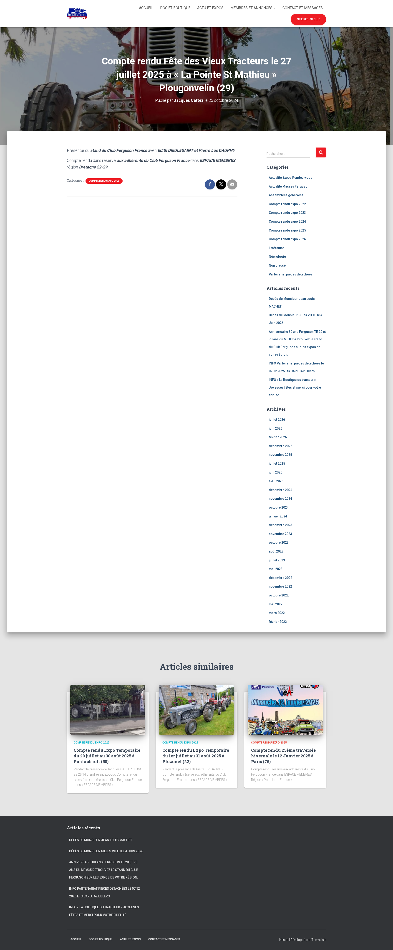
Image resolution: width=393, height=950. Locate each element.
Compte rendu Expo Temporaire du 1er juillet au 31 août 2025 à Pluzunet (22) (195, 755)
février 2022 (278, 622)
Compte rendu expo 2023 (287, 212)
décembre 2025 (280, 446)
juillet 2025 (277, 463)
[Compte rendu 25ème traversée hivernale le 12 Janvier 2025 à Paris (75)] (285, 709)
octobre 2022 (279, 595)
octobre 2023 (279, 542)
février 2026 (278, 437)
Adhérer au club (308, 19)
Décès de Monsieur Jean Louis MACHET (100, 840)
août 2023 (276, 551)
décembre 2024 (280, 490)
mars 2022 (277, 613)
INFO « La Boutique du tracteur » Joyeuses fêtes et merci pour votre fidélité (295, 387)
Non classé (277, 265)
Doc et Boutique (175, 8)
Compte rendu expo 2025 (104, 181)
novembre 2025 (280, 454)
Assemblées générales (286, 195)
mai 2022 (275, 604)
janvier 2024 (278, 516)
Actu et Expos (210, 8)
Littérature (276, 248)
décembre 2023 (280, 525)
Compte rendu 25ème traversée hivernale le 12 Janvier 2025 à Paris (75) (283, 755)
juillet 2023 (277, 560)
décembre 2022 (280, 578)
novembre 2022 (280, 586)
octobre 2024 (279, 507)
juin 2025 (275, 472)
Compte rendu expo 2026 (287, 239)
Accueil (146, 8)
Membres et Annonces (251, 8)
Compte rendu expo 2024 (287, 221)
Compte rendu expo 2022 (287, 204)
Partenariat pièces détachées (290, 274)
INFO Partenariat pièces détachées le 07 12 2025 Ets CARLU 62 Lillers (104, 892)
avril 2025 (276, 481)
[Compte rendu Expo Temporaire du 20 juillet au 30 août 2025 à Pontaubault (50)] (107, 709)
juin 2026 (275, 428)
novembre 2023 (280, 534)
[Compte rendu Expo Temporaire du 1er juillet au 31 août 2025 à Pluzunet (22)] (196, 709)
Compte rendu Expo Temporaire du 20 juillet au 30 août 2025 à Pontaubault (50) (107, 755)
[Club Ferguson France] (77, 13)
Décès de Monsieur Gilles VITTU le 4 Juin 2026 (106, 851)
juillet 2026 (277, 419)
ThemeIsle (318, 940)
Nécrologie (277, 256)
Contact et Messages (302, 8)
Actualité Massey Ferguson (289, 186)
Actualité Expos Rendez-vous (290, 177)
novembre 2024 (280, 498)
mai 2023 (275, 569)
